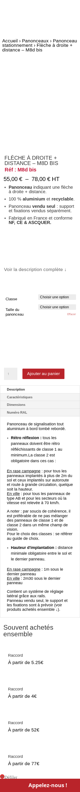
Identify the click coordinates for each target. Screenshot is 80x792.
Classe (11, 299)
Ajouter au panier (43, 373)
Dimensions (16, 405)
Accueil (10, 40)
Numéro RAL (17, 412)
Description (16, 389)
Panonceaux (35, 40)
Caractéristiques (19, 397)
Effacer (71, 314)
